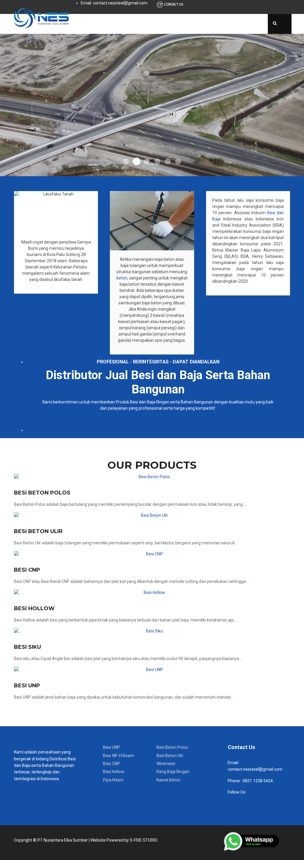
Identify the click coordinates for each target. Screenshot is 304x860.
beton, (122, 278)
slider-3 (147, 161)
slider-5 (168, 161)
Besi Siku (27, 647)
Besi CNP (27, 570)
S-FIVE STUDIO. (144, 840)
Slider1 (126, 161)
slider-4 (157, 161)
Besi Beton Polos (42, 492)
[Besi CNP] (152, 554)
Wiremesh (165, 763)
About (110, 24)
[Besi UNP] (152, 670)
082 (246, 780)
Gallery (220, 24)
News (196, 24)
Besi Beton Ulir (38, 531)
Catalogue (169, 24)
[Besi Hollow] (152, 592)
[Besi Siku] (152, 631)
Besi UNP (27, 685)
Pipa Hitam (113, 780)
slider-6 (178, 161)
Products (137, 24)
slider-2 (136, 161)
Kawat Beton (168, 780)
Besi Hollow (34, 608)
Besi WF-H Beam (118, 755)
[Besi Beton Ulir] (152, 515)
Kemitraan (248, 24)
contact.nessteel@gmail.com (255, 769)
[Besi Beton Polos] (152, 477)
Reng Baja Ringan (172, 771)
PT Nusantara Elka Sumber (62, 840)
